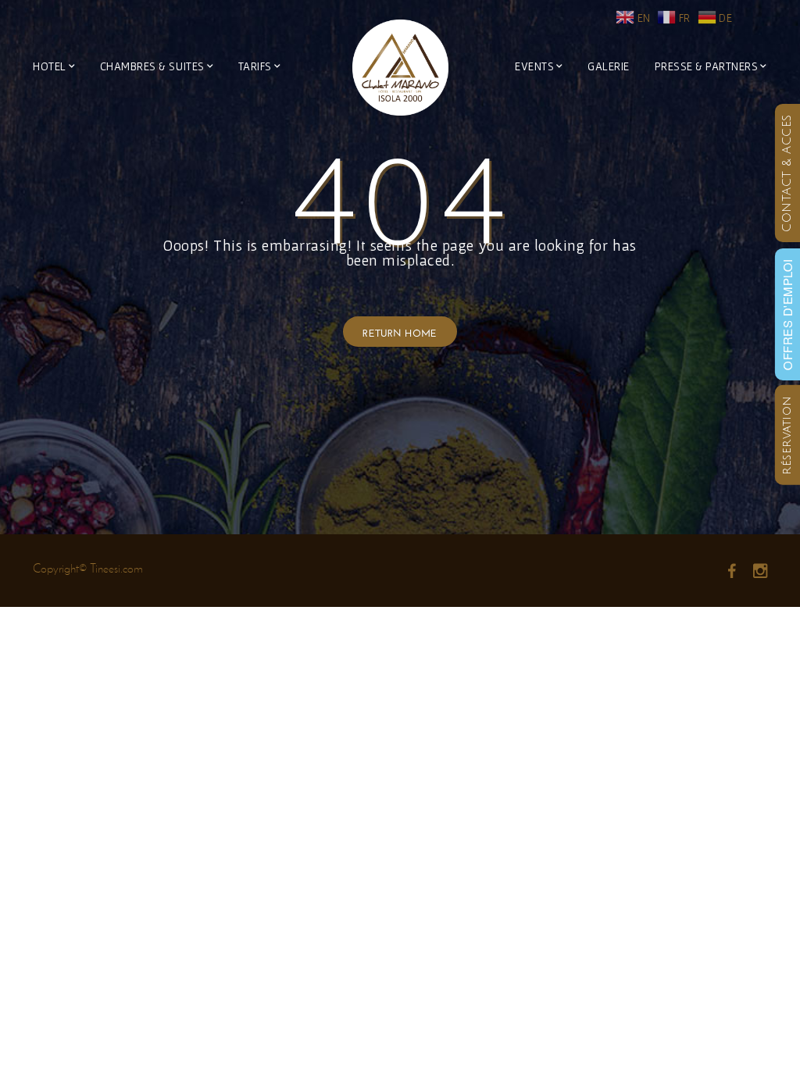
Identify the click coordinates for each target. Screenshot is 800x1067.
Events (534, 66)
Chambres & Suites (152, 66)
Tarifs (255, 66)
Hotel (49, 66)
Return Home (400, 331)
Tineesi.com (116, 568)
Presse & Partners (707, 66)
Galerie (609, 66)
